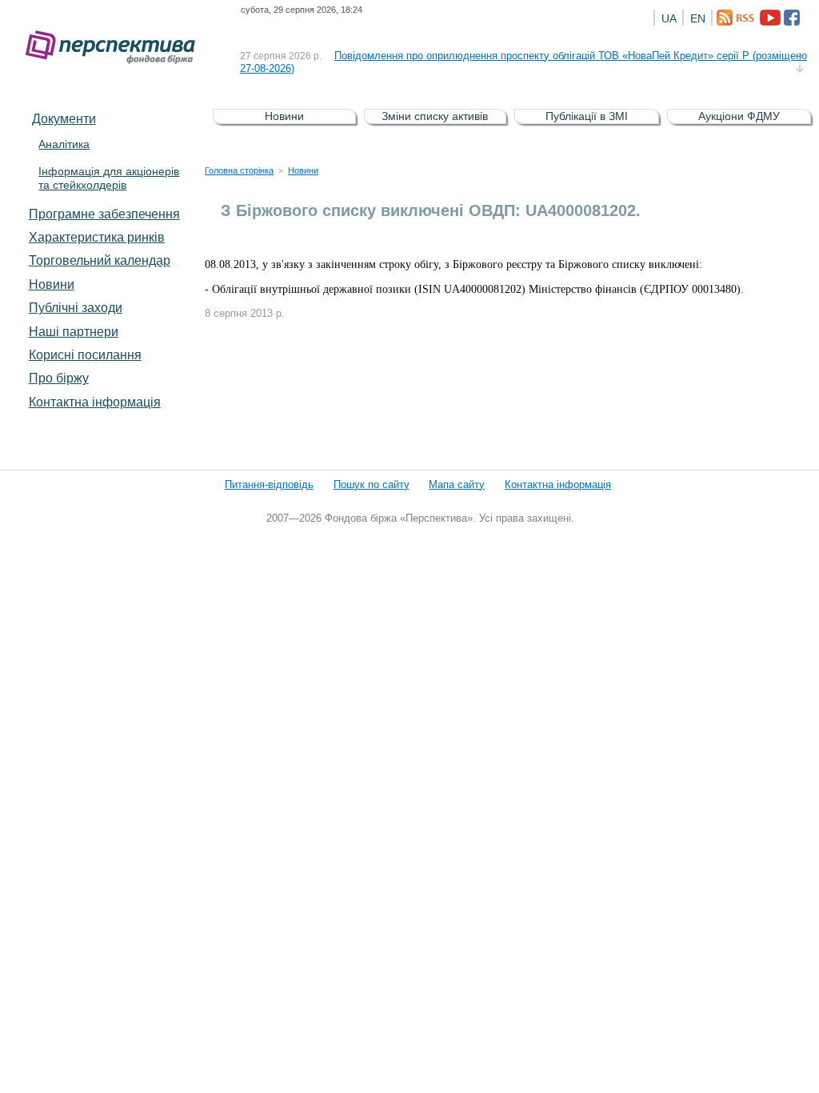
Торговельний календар (99, 260)
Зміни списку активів (435, 116)
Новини (51, 284)
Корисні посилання (85, 354)
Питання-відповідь (269, 484)
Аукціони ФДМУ (739, 116)
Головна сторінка (239, 170)
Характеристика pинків (97, 237)
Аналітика (64, 144)
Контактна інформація (95, 401)
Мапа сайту (457, 484)
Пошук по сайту (372, 484)
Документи (64, 118)
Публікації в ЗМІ (586, 116)
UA (669, 18)
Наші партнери (73, 331)
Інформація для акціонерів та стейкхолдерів (108, 178)
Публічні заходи (75, 307)
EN (697, 18)
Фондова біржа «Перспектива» (115, 47)
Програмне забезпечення (104, 213)
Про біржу (59, 377)
